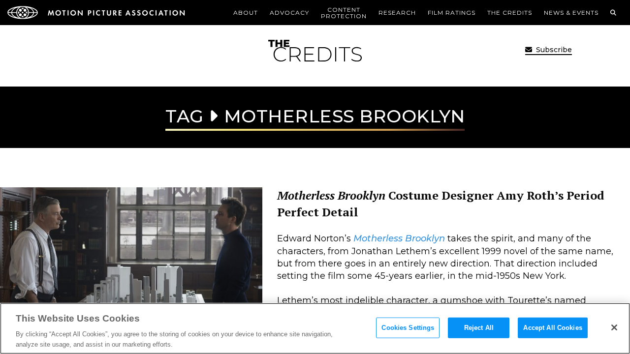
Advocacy (289, 12)
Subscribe (553, 49)
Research (397, 12)
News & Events (571, 12)
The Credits (509, 12)
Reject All (479, 327)
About (245, 12)
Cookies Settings (407, 327)
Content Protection (344, 13)
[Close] (614, 327)
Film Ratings (451, 12)
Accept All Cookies (552, 327)
